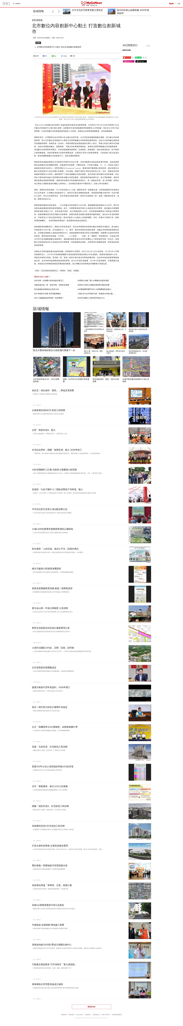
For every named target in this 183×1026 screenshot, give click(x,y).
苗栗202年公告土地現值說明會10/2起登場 (52, 766)
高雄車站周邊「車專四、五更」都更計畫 (52, 885)
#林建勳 (76, 270)
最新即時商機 (126, 50)
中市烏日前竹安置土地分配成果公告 (49, 509)
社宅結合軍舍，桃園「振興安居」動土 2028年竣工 (57, 450)
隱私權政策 (96, 1014)
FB (46, 56)
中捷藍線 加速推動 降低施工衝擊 (48, 925)
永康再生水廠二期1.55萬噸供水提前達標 (93, 280)
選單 (7, 3)
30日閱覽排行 (130, 45)
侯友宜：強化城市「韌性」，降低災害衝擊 (53, 390)
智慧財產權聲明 (117, 1014)
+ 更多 (148, 46)
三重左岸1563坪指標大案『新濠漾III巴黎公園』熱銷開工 (99, 294)
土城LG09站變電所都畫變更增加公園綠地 (52, 529)
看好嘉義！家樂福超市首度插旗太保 (49, 865)
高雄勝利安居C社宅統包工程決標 (48, 826)
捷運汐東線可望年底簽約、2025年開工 (51, 687)
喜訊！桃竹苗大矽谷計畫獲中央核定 (49, 707)
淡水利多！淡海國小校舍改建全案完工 (49, 280)
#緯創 (69, 270)
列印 (73, 56)
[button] (59, 11)
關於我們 (71, 1014)
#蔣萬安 (62, 270)
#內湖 (37, 270)
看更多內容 (91, 1007)
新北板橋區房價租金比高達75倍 (46, 289)
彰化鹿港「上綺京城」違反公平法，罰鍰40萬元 (55, 549)
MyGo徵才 (80, 1014)
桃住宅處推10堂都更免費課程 (46, 568)
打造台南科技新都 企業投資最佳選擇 (50, 845)
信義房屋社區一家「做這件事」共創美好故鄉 (51, 285)
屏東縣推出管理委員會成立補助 (47, 984)
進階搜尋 (17, 3)
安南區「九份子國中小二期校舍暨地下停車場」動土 (57, 489)
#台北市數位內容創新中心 (49, 270)
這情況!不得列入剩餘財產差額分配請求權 (93, 285)
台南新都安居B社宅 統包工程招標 (48, 410)
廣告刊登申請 (106, 1014)
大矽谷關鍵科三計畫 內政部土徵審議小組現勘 (54, 469)
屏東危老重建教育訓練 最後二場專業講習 (52, 588)
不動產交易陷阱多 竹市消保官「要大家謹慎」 (54, 964)
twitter (65, 56)
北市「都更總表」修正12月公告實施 (50, 786)
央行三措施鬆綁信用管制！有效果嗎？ (49, 298)
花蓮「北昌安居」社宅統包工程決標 (49, 746)
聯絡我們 (64, 1014)
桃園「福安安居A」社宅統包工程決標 (50, 806)
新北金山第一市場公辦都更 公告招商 (50, 608)
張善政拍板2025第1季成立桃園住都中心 (52, 944)
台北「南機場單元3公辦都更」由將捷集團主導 (55, 727)
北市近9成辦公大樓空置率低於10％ (91, 298)
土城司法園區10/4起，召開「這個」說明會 (53, 648)
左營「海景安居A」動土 (44, 430)
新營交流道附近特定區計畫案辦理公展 (51, 628)
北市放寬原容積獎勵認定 (44, 667)
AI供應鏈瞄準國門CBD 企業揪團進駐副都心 (94, 289)
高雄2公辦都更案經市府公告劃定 (48, 905)
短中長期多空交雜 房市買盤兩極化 (47, 294)
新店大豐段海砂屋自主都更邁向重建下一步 (54, 350)
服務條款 (88, 1014)
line (55, 56)
